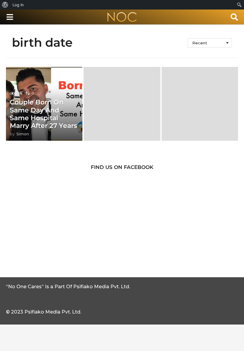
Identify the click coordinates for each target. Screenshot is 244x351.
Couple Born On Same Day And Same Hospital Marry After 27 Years (43, 114)
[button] (9, 17)
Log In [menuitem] (18, 4)
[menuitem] (5, 5)
